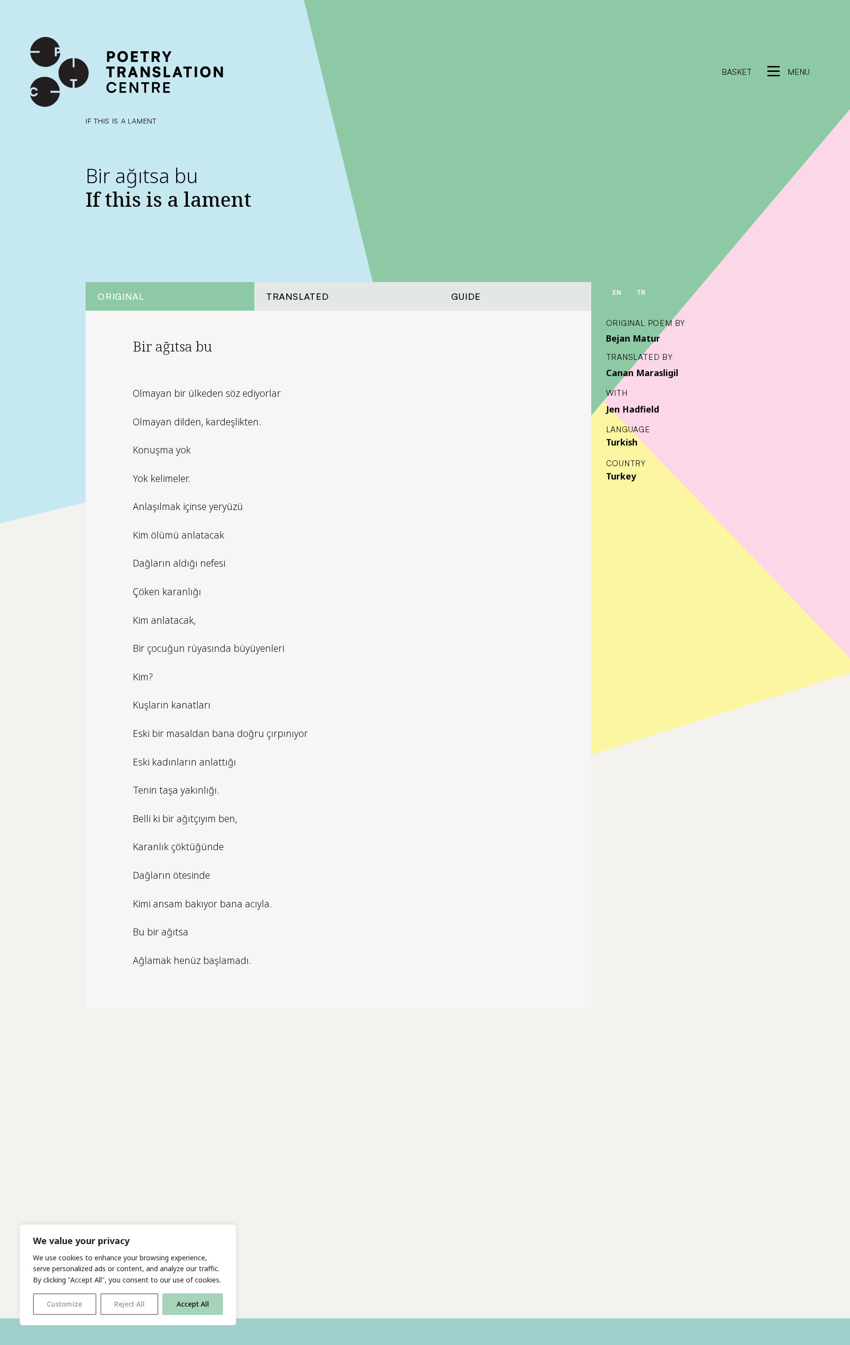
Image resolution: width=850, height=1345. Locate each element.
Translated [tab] (297, 296)
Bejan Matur (633, 338)
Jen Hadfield (632, 409)
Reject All (129, 1304)
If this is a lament (121, 120)
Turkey (621, 476)
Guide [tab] (466, 296)
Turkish (622, 442)
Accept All (193, 1304)
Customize (64, 1304)
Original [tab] (120, 296)
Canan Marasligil (642, 373)
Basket (737, 72)
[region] (128, 1274)
